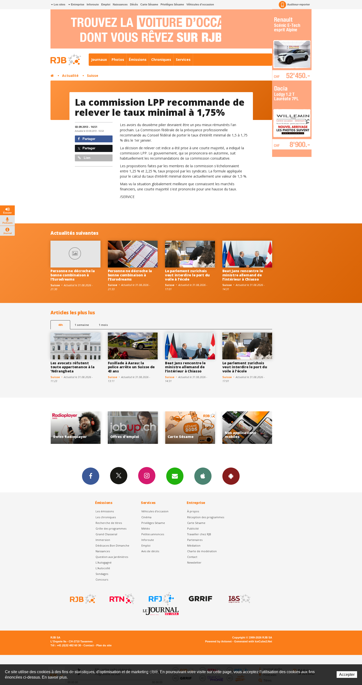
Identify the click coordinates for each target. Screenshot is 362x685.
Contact (192, 556)
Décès (134, 4)
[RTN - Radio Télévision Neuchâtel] (122, 598)
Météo (145, 528)
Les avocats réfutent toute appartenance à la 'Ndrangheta (72, 367)
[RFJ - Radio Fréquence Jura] (161, 598)
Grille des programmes (111, 528)
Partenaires (194, 539)
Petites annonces (152, 534)
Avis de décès (150, 551)
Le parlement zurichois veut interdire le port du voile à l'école (187, 275)
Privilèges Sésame (172, 4)
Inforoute (93, 4)
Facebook (90, 476)
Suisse (92, 75)
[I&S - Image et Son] (239, 598)
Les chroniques (106, 517)
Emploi (105, 4)
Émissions (138, 59)
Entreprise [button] (77, 4)
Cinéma (146, 517)
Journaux (99, 59)
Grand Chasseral (106, 534)
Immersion (103, 539)
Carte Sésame (149, 4)
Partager (88, 139)
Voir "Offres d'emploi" (78, 427)
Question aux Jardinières (112, 556)
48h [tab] (60, 325)
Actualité (70, 75)
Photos (118, 59)
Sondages (102, 573)
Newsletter (194, 562)
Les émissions (105, 511)
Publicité (193, 528)
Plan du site (104, 645)
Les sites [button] (59, 4)
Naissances (120, 4)
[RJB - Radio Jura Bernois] (82, 598)
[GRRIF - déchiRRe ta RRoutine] (200, 598)
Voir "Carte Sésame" (135, 427)
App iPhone (203, 476)
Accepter (347, 674)
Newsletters (174, 476)
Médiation (193, 545)
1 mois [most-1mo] (103, 325)
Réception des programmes (205, 517)
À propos (193, 511)
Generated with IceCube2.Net (253, 641)
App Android (231, 476)
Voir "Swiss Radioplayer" (250, 427)
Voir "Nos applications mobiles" (193, 427)
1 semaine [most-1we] (82, 325)
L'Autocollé (103, 568)
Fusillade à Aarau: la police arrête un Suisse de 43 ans (131, 367)
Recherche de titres (109, 522)
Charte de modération (202, 551)
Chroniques (161, 59)
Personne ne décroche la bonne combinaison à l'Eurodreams (72, 275)
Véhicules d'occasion (200, 4)
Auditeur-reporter (298, 4)
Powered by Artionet (218, 641)
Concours (102, 579)
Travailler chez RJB (199, 534)
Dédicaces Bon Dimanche (112, 545)
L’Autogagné (104, 562)
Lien (86, 158)
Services (183, 59)
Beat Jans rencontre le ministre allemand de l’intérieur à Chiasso (242, 275)
